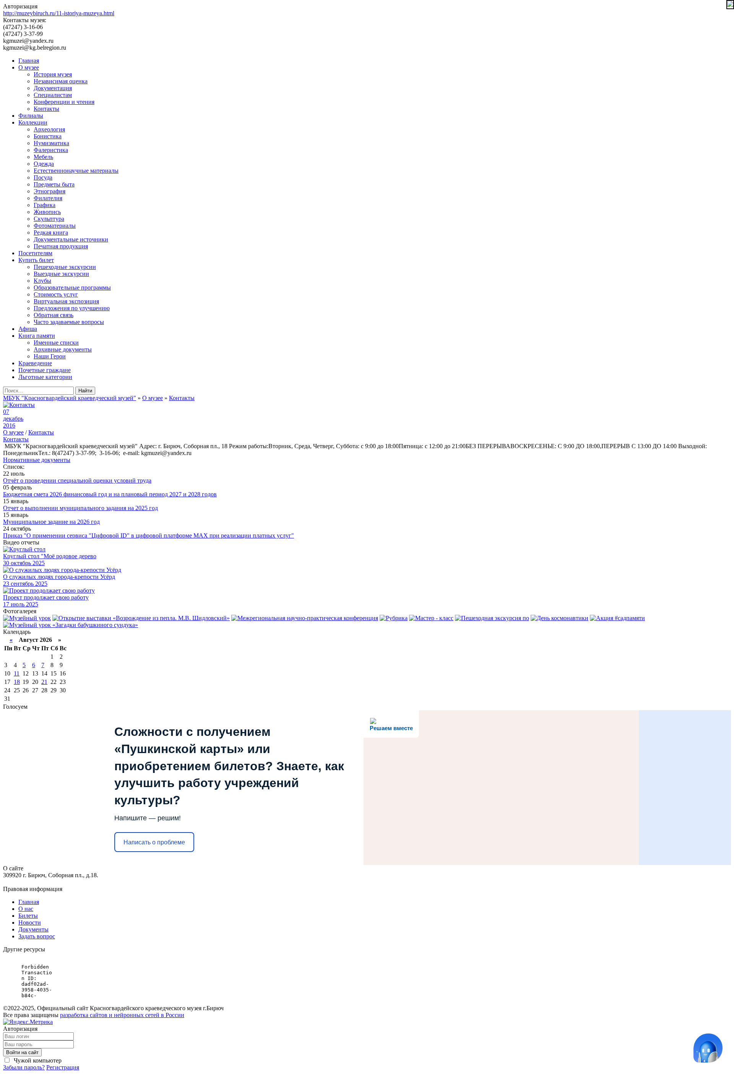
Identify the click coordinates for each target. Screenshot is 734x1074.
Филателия (48, 198)
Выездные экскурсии (61, 274)
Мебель (43, 157)
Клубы (42, 280)
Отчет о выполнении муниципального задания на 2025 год (80, 508)
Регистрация (62, 1067)
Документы (33, 929)
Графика (44, 205)
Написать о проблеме (154, 842)
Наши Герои (50, 356)
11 (16, 673)
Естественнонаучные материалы (76, 170)
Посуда (43, 177)
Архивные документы (63, 349)
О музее (28, 67)
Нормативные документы (36, 460)
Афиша (27, 329)
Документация (53, 88)
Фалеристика (51, 150)
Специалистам (53, 95)
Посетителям (35, 253)
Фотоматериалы (55, 225)
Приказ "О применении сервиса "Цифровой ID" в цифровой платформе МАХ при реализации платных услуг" (148, 535)
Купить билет (36, 260)
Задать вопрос (36, 936)
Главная (28, 60)
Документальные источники (71, 239)
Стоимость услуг (56, 294)
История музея (53, 74)
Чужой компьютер (37, 1060)
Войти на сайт (22, 1052)
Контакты (46, 108)
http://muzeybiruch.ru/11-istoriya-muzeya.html (58, 13)
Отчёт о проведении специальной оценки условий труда (77, 480)
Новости (29, 922)
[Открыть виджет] (708, 1048)
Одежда (44, 163)
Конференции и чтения (64, 102)
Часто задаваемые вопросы (69, 322)
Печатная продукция (61, 246)
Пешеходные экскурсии (65, 267)
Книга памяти (36, 335)
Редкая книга (51, 232)
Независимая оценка (61, 81)
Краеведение (35, 363)
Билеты (28, 915)
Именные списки (56, 342)
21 (44, 682)
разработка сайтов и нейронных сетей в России (122, 1015)
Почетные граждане (44, 370)
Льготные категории (45, 377)
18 (17, 682)
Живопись (47, 212)
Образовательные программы (72, 287)
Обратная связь (53, 315)
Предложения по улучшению (72, 308)
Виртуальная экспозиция (66, 301)
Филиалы (30, 115)
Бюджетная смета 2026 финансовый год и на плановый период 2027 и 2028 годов (110, 494)
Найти (85, 391)
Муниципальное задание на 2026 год (51, 521)
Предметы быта (54, 184)
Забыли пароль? (24, 1067)
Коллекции (32, 122)
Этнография (49, 191)
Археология (49, 129)
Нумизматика (51, 143)
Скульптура (49, 218)
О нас (25, 909)
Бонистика (48, 136)
